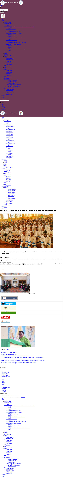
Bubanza (5, 182)
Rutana (5, 76)
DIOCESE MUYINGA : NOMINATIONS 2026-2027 (8, 354)
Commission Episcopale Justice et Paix (11, 40)
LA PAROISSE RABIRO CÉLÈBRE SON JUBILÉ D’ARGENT (10, 363)
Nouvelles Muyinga (8, 179)
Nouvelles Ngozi (8, 66)
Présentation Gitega (9, 61)
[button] (1, 5)
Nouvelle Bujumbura (9, 64)
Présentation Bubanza (9, 74)
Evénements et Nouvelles (6, 387)
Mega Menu (4, 107)
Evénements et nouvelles (7, 55)
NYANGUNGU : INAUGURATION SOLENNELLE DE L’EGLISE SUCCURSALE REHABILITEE (15, 355)
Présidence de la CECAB (7, 22)
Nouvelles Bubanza (8, 75)
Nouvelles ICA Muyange (9, 90)
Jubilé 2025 (5, 57)
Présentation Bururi (9, 68)
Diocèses (3, 168)
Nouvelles (7, 25)
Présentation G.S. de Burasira (12, 87)
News (3, 105)
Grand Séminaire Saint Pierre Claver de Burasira (13, 86)
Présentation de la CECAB (8, 23)
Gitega (5, 60)
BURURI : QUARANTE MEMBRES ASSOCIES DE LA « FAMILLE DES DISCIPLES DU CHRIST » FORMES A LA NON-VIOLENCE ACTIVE (22, 357)
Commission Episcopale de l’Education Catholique (13, 35)
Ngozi (5, 65)
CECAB (3, 20)
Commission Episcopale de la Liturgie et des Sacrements (14, 46)
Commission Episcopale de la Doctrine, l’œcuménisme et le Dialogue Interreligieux (9, 156)
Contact (3, 97)
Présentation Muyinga (9, 70)
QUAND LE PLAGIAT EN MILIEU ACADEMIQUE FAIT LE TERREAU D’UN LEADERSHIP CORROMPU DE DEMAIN (18, 362)
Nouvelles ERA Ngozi (9, 94)
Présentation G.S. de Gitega (12, 82)
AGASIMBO (23, 397)
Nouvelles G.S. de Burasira (11, 199)
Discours (5, 165)
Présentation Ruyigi (9, 72)
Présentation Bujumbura (9, 63)
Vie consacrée (4, 95)
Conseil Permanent (7, 21)
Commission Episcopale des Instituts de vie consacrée (14, 33)
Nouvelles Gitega (8, 62)
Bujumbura (5, 171)
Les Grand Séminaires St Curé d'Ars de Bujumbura (11, 395)
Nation (3, 106)
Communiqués (6, 53)
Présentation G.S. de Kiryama (11, 195)
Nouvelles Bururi (8, 447)
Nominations (6, 52)
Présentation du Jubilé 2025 (10, 58)
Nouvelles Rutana (8, 77)
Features (3, 108)
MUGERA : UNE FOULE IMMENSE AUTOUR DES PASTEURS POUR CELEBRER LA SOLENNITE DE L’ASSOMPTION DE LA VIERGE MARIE (22, 360)
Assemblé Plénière (5, 373)
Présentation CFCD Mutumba (10, 91)
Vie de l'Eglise (4, 159)
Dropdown (3, 109)
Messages (5, 160)
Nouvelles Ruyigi (8, 73)
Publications (6, 54)
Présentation (8, 24)
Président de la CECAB (5, 374)
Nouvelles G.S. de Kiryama (11, 85)
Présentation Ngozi (8, 174)
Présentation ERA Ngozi (9, 472)
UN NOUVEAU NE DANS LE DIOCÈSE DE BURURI (9, 352)
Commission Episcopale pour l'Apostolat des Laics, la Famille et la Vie (16, 42)
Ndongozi (5, 56)
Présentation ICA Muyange (10, 89)
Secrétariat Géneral (5, 375)
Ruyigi (5, 71)
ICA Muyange (6, 88)
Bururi (5, 67)
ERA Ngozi (5, 93)
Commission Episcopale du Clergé (11, 29)
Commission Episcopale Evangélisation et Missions (13, 44)
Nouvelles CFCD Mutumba (9, 92)
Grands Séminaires (7, 79)
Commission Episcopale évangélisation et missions (13, 31)
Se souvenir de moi (4, 11)
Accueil (3, 19)
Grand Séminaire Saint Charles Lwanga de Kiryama (13, 84)
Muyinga (5, 69)
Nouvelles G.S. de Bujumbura (12, 81)
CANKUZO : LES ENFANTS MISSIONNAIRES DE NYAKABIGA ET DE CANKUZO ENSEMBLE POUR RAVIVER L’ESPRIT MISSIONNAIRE (22, 359)
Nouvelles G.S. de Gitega (11, 83)
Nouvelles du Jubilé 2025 (9, 59)
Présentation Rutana (8, 185)
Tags (3, 104)
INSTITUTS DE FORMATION (6, 78)
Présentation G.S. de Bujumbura (12, 80)
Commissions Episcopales (8, 26)
